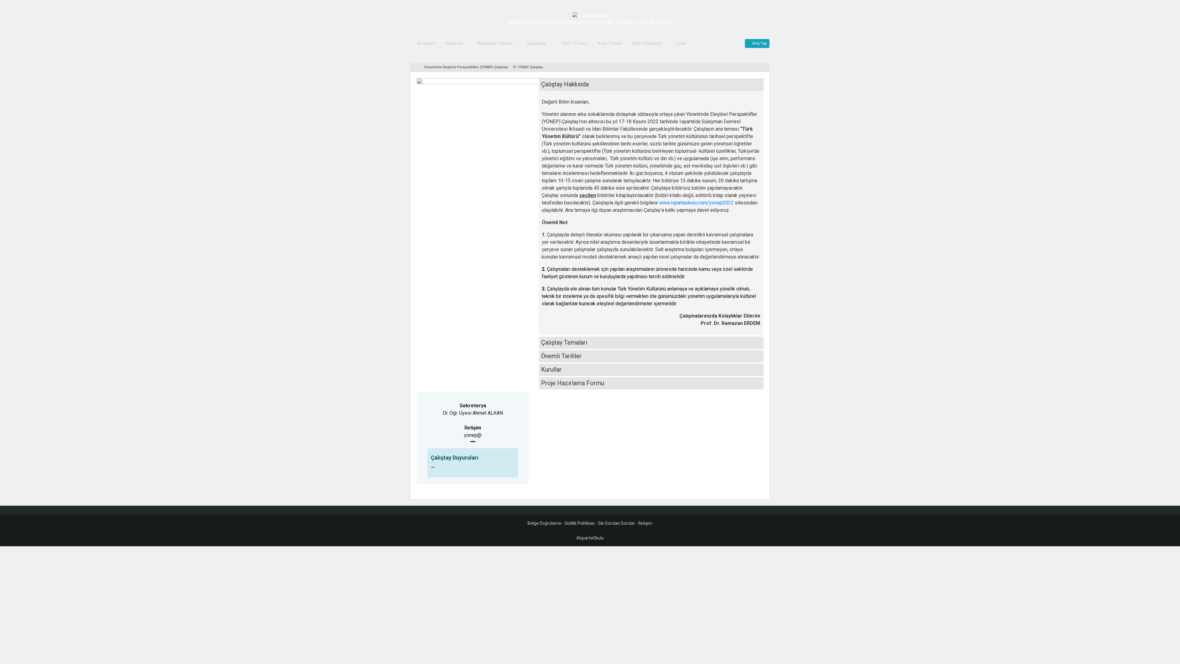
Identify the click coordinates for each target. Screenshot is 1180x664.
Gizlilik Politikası (579, 523)
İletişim (645, 523)
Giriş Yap (758, 43)
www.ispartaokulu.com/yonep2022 (696, 203)
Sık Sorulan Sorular (616, 523)
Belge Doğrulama (544, 523)
